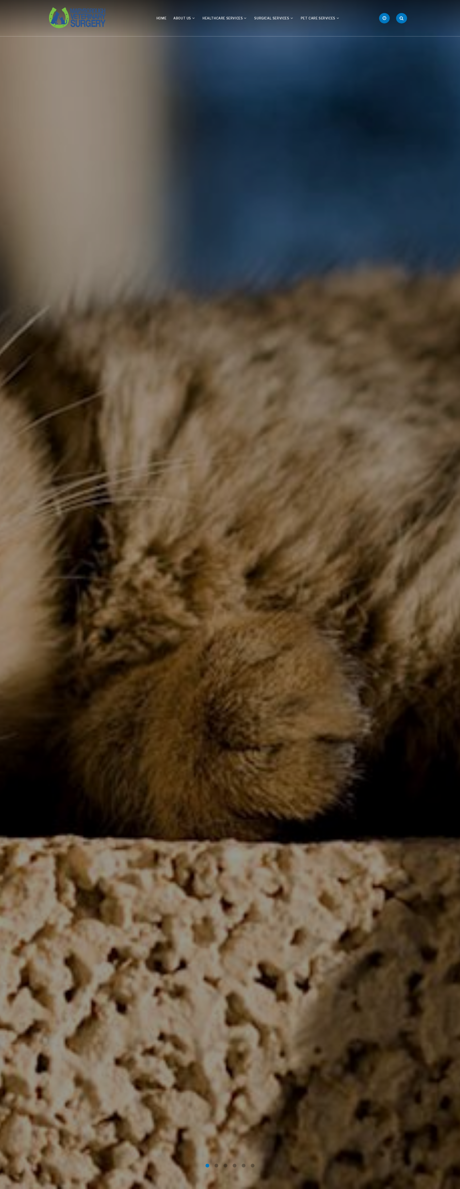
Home (161, 18)
